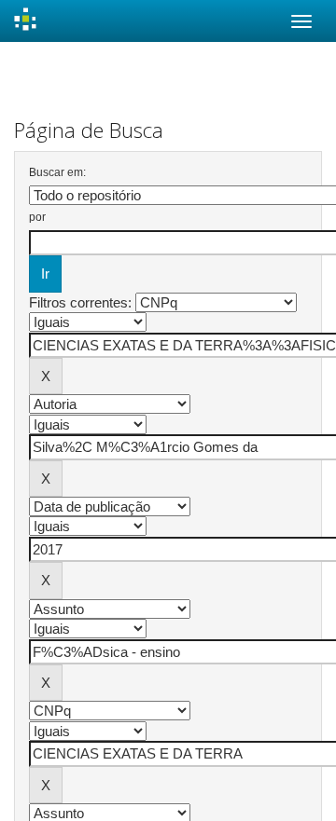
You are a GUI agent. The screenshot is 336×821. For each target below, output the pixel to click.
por (37, 217)
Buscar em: (57, 172)
